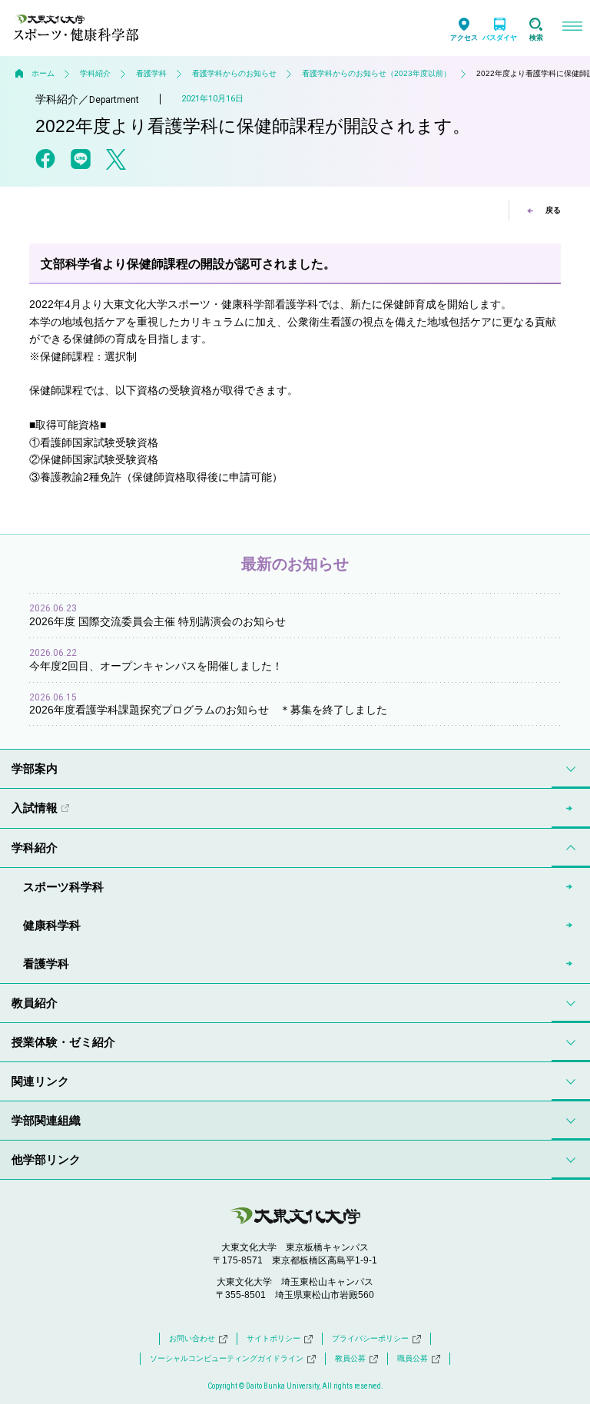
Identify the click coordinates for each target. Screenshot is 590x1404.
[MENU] (572, 28)
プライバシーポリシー (370, 1338)
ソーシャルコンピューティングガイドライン (226, 1358)
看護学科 (151, 73)
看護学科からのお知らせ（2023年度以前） (376, 73)
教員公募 (350, 1358)
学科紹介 (95, 73)
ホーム (43, 73)
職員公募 (412, 1358)
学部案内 (35, 768)
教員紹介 (35, 1002)
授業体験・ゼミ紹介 (63, 1041)
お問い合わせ (192, 1338)
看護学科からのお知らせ (234, 73)
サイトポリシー (273, 1338)
